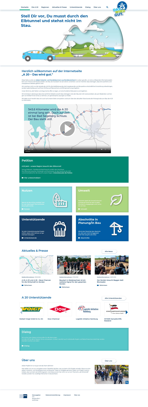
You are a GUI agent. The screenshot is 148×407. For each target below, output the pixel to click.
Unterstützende (76, 7)
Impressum (67, 395)
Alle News (109, 251)
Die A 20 (35, 7)
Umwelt (84, 209)
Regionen (45, 7)
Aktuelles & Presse (59, 7)
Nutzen (27, 209)
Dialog (87, 7)
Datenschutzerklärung (53, 395)
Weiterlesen (28, 285)
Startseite (24, 7)
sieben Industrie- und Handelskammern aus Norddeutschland (55, 80)
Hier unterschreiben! (32, 178)
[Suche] (107, 7)
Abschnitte (85, 238)
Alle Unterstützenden (113, 298)
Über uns (97, 7)
